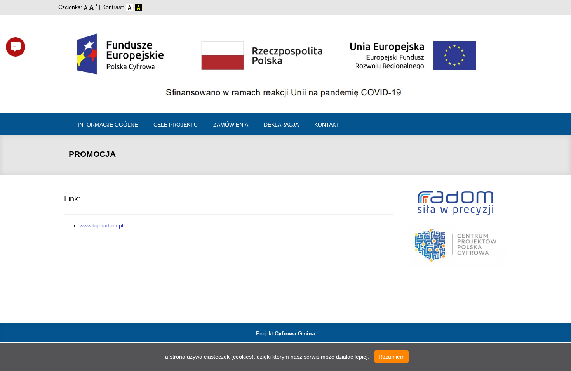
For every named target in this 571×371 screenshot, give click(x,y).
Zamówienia (230, 124)
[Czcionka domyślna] (86, 7)
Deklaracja (281, 124)
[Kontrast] (138, 7)
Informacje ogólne (108, 124)
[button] (15, 47)
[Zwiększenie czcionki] (94, 7)
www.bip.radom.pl (101, 225)
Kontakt (326, 124)
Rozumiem (391, 357)
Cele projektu (175, 124)
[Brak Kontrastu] (130, 7)
